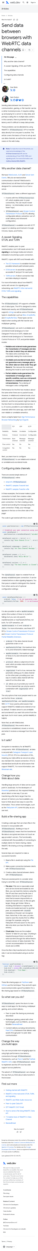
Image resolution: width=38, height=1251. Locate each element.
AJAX (20, 175)
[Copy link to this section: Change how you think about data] (21, 778)
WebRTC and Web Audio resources (19, 1100)
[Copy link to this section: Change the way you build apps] (19, 1044)
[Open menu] (3, 2)
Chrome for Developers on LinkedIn (14, 1229)
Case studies (7, 1211)
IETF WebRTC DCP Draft (15, 1107)
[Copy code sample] (37, 524)
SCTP (7, 704)
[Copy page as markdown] (29, 50)
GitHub (4, 985)
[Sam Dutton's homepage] (23, 100)
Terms (3, 1241)
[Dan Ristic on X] (11, 91)
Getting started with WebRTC (16, 1090)
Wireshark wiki (7, 769)
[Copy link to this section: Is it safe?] (13, 740)
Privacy (9, 1241)
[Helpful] (14, 19)
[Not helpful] (17, 19)
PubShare (25, 982)
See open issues (8, 1196)
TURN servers (11, 276)
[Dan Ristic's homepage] (14, 91)
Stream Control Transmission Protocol (20, 631)
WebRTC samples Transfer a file (17, 489)
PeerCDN (9, 1030)
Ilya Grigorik (23, 420)
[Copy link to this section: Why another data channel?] (33, 168)
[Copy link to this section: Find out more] (19, 1084)
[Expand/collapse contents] (16, 57)
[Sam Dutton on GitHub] (14, 100)
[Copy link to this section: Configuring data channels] (32, 468)
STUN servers (11, 270)
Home (3, 15)
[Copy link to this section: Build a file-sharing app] (28, 817)
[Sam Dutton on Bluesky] (20, 100)
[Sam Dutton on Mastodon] (17, 100)
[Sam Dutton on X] (11, 100)
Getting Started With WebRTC (15, 161)
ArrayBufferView (11, 318)
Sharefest (5, 791)
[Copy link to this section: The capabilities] (20, 297)
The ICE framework (13, 264)
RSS (4, 1232)
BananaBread (17, 1024)
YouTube (6, 1226)
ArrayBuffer (31, 315)
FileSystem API (12, 808)
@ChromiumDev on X (10, 1222)
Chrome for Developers (10, 1204)
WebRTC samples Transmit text (17, 486)
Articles (5, 9)
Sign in (33, 2)
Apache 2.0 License (8, 1147)
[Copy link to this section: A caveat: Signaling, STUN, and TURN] (21, 240)
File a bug (6, 1193)
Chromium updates (9, 1208)
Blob (24, 315)
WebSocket (12, 175)
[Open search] (23, 2)
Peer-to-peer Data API (14, 1104)
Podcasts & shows (8, 1214)
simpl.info (16, 482)
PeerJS (20, 1059)
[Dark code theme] (34, 524)
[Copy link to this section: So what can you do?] (26, 997)
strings (11, 312)
